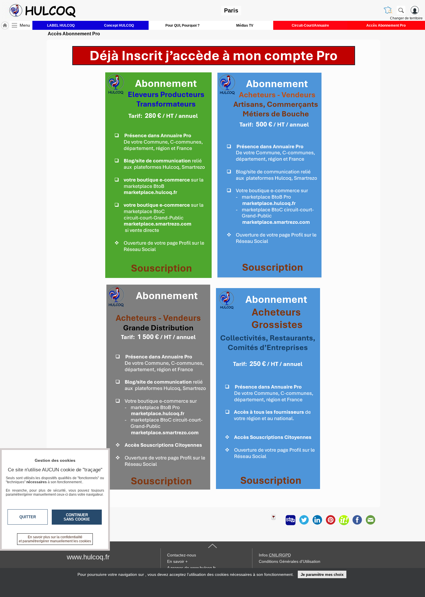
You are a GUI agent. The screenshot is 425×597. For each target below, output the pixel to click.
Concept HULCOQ (119, 25)
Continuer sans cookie (77, 517)
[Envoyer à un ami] (370, 520)
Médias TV (244, 25)
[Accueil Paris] (5, 25)
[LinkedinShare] (317, 520)
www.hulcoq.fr (88, 557)
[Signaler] (277, 520)
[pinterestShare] (330, 520)
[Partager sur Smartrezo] (290, 520)
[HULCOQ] (39, 10)
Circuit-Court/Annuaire (310, 25)
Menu (25, 25)
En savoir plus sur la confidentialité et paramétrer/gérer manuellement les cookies (55, 539)
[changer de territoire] (388, 10)
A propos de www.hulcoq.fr (191, 567)
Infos (275, 555)
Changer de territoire (406, 18)
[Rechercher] (401, 10)
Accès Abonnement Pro (386, 25)
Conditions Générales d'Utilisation (289, 561)
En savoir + (177, 561)
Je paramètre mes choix (322, 574)
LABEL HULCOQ (61, 25)
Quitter (27, 517)
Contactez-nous (181, 555)
